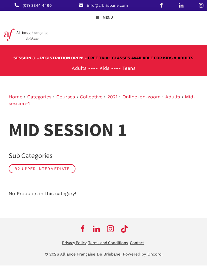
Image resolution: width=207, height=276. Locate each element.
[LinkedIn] (181, 5)
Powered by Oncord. (143, 254)
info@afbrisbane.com (107, 5)
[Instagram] (110, 229)
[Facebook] (161, 5)
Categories (39, 96)
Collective (91, 96)
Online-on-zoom (141, 96)
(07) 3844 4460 (37, 5)
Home (15, 96)
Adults (172, 96)
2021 (112, 96)
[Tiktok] (124, 229)
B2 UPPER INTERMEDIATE (42, 168)
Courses (65, 96)
